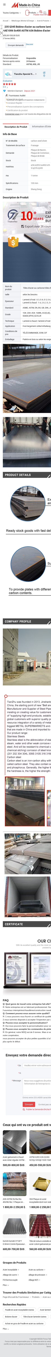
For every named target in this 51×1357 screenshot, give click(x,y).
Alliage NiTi (33, 1280)
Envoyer (29, 1104)
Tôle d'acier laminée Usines (34, 1316)
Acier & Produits (43, 21)
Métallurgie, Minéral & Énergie (22, 21)
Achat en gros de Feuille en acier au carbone (24, 1323)
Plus (5, 1328)
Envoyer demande (16, 45)
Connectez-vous (12, 114)
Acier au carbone (36, 1269)
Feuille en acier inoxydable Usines (19, 1309)
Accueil (5, 21)
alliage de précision (37, 1274)
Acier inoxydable (10, 1269)
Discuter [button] (29, 44)
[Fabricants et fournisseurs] (25, 5)
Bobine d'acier (11, 1316)
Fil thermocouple (10, 1280)
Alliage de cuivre (10, 1274)
